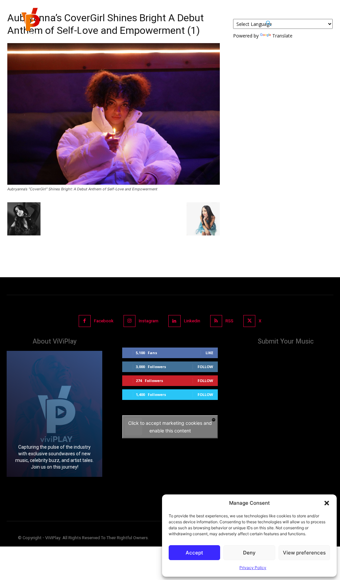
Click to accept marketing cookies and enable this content (170, 426)
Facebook (104, 321)
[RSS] (216, 321)
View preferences (304, 552)
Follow (205, 366)
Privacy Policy (252, 567)
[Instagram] (129, 321)
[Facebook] (85, 321)
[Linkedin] (174, 321)
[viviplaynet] (30, 23)
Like (209, 352)
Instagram (148, 321)
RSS (229, 321)
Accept (194, 552)
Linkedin (192, 321)
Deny (249, 552)
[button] (326, 503)
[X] (249, 321)
